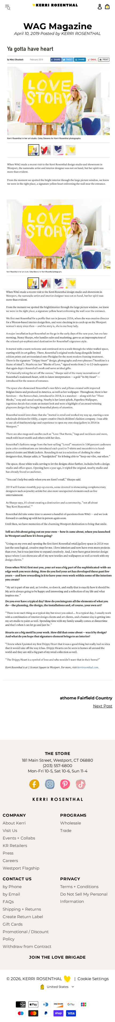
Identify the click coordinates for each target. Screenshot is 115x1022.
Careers (10, 860)
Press (8, 853)
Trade (65, 830)
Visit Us (10, 830)
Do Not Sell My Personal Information (84, 898)
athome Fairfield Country (86, 697)
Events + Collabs (19, 838)
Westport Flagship (21, 868)
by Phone (12, 886)
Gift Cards (12, 924)
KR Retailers (15, 845)
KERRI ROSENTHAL (55, 6)
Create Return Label (23, 916)
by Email (11, 894)
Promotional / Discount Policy (26, 935)
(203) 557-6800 (57, 765)
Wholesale (70, 823)
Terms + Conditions (79, 886)
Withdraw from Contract (27, 946)
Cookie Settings (93, 978)
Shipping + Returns (22, 909)
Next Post (102, 706)
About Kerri (14, 823)
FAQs (8, 901)
